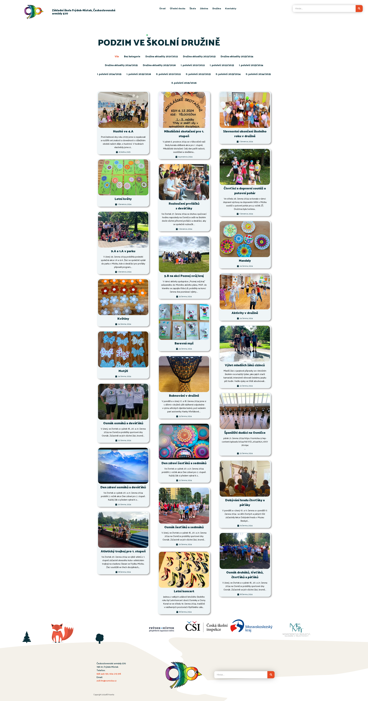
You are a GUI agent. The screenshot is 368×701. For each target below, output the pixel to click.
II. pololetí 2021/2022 (168, 74)
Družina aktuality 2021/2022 (161, 57)
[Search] (359, 8)
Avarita (111, 694)
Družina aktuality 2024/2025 (121, 65)
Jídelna (204, 9)
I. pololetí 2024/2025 (109, 74)
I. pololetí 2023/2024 (251, 65)
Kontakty (230, 9)
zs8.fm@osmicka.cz (106, 681)
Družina (216, 9)
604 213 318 (115, 674)
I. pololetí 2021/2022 (193, 65)
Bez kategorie (132, 57)
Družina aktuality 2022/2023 (199, 57)
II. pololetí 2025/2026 (184, 83)
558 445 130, (103, 674)
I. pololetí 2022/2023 (222, 65)
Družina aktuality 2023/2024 (237, 57)
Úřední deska (177, 9)
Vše (117, 57)
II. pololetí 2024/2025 (258, 74)
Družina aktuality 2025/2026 (159, 65)
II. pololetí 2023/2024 (228, 74)
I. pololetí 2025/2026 (139, 74)
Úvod (162, 9)
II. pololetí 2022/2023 (198, 74)
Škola (193, 9)
